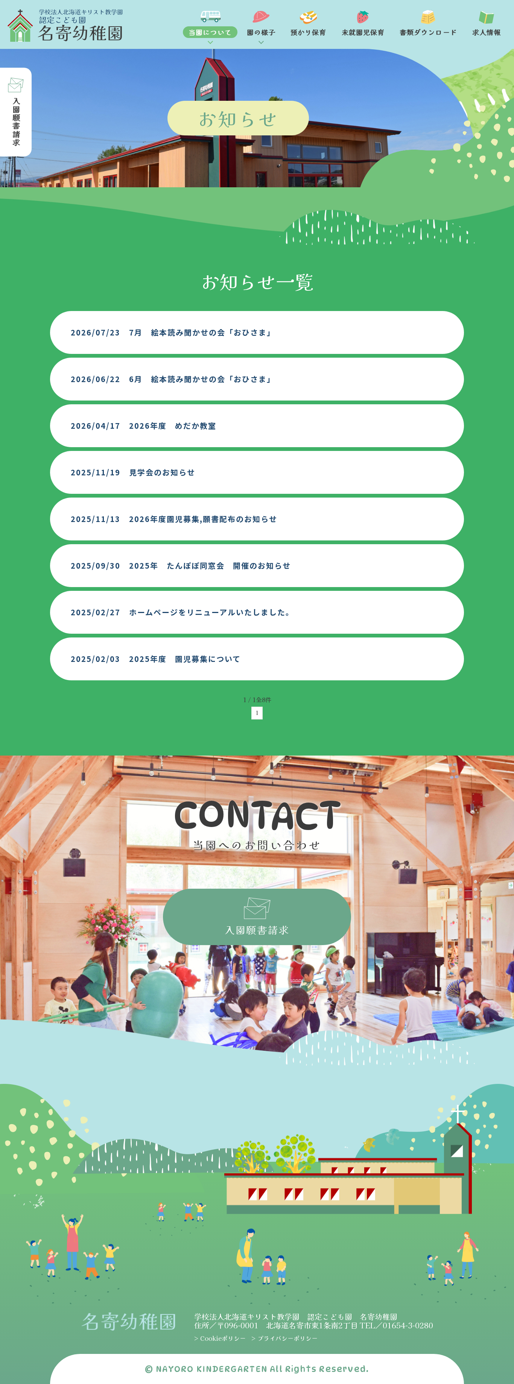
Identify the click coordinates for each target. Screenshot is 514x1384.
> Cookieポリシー (220, 1338)
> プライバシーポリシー (284, 1338)
